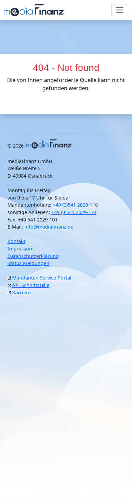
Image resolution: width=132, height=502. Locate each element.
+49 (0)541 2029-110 (75, 205)
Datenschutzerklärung (33, 256)
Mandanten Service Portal (41, 277)
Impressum (20, 248)
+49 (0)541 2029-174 (73, 212)
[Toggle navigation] (120, 10)
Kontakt (16, 241)
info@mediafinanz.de (48, 226)
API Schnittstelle (30, 285)
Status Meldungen (28, 263)
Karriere (21, 292)
